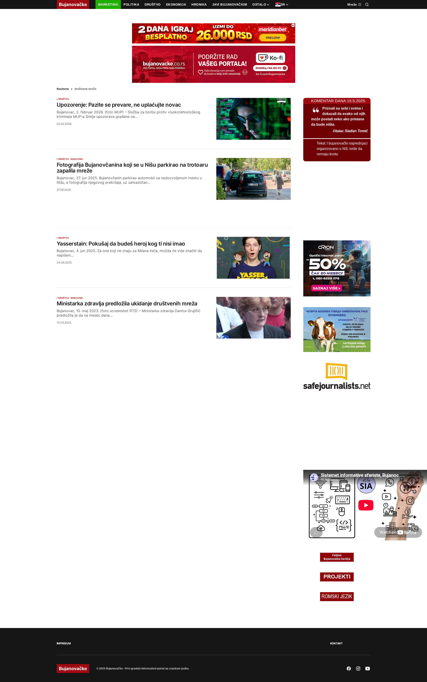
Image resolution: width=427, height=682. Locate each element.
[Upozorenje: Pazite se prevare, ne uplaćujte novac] (253, 119)
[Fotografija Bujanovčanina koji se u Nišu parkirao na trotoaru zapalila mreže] (253, 179)
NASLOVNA (77, 159)
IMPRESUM (64, 643)
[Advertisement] (173, 208)
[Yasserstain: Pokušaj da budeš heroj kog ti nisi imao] (253, 258)
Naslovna (63, 89)
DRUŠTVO (63, 99)
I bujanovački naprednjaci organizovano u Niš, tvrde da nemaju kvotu (342, 148)
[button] (367, 4)
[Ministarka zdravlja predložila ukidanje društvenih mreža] (253, 318)
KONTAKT (336, 643)
